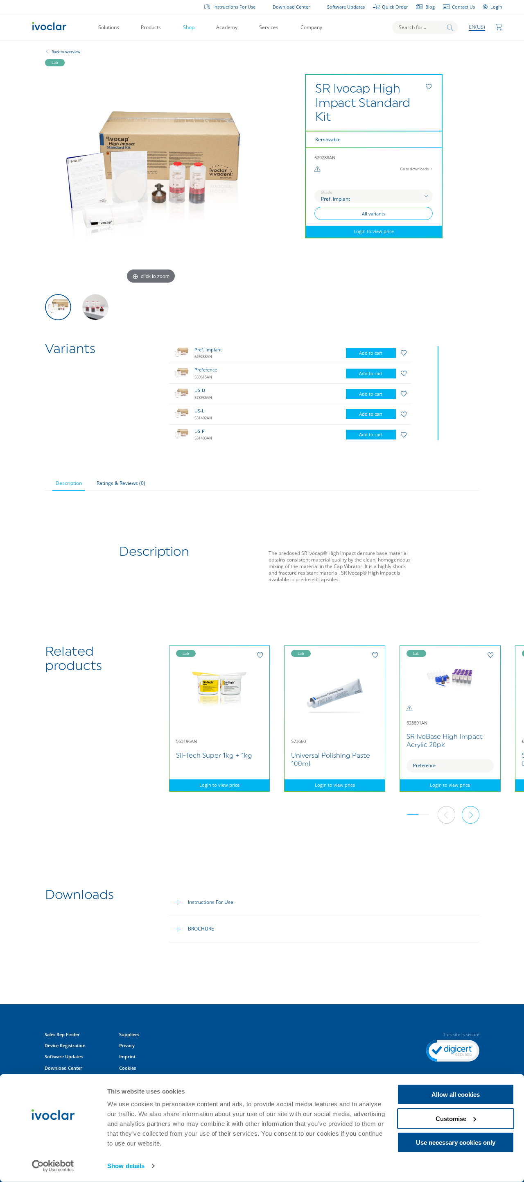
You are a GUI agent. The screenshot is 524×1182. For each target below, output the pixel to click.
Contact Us (463, 7)
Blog (429, 7)
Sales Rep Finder (62, 1034)
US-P (199, 431)
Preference (205, 370)
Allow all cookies (455, 1094)
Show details (126, 1165)
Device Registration (65, 1045)
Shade (326, 192)
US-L (199, 411)
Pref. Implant (208, 350)
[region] (305, 392)
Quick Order (395, 7)
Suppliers (129, 1034)
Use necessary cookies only (455, 1142)
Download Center (291, 7)
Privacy (127, 1045)
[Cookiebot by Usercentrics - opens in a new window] (53, 1166)
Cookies (127, 1068)
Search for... (412, 27)
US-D (199, 390)
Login (496, 7)
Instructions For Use (234, 7)
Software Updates (346, 7)
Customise (451, 1118)
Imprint (127, 1057)
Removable (328, 139)
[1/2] (58, 307)
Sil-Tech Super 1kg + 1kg (214, 756)
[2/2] (95, 307)
